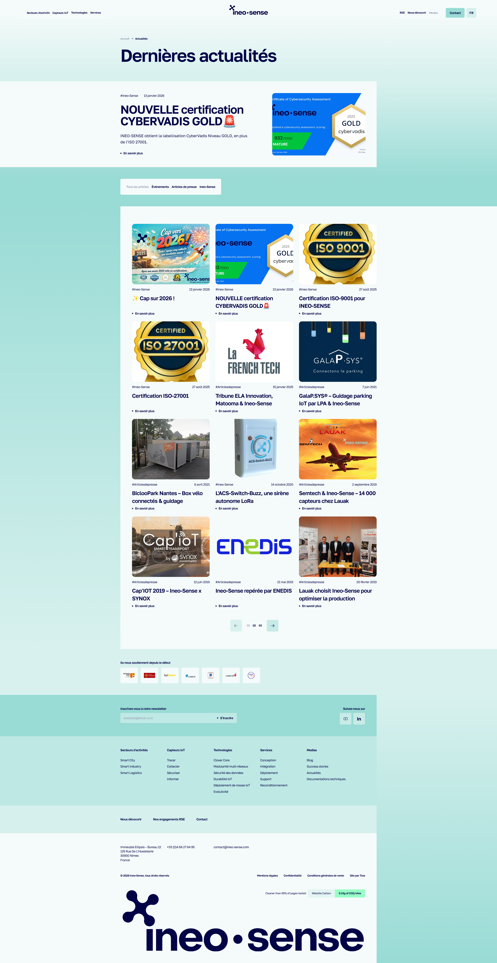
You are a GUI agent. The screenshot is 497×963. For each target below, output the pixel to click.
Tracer (171, 760)
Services (95, 12)
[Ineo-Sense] (248, 10)
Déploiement (269, 773)
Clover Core (221, 760)
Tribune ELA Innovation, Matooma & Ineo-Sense (244, 400)
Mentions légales (267, 875)
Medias (433, 12)
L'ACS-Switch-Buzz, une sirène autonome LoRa (252, 497)
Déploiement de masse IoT (232, 785)
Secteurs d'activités (134, 750)
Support (265, 779)
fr (471, 13)
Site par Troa (357, 875)
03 (260, 625)
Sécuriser (173, 773)
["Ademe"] (210, 675)
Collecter (173, 766)
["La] (190, 675)
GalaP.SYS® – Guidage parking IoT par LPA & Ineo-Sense (335, 400)
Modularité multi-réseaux (231, 766)
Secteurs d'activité (38, 12)
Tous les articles (137, 187)
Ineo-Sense (207, 187)
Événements (160, 187)
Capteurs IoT (60, 12)
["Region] (129, 675)
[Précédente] (236, 626)
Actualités (314, 773)
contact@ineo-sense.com (231, 847)
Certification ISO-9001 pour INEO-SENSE (332, 302)
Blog (310, 760)
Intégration (267, 766)
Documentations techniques (326, 779)
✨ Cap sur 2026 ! (153, 298)
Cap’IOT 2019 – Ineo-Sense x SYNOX (166, 595)
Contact (202, 819)
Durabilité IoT (223, 779)
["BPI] (170, 675)
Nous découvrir (417, 12)
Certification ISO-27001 (160, 396)
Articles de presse (184, 187)
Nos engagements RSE (169, 819)
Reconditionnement (273, 785)
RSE (402, 12)
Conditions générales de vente (325, 875)
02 (254, 625)
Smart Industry (130, 766)
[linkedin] (359, 719)
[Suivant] (272, 626)
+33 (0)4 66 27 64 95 (181, 847)
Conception (268, 760)
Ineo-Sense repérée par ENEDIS (253, 591)
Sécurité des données (228, 773)
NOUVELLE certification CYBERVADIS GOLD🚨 (181, 115)
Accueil (125, 38)
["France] (251, 675)
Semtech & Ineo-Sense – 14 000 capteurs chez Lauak (337, 497)
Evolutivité (221, 792)
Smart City (127, 760)
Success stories (317, 766)
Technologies (79, 12)
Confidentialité (293, 875)
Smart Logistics (131, 773)
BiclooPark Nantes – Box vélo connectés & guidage (167, 497)
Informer (173, 779)
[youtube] (345, 719)
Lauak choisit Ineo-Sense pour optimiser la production (335, 595)
